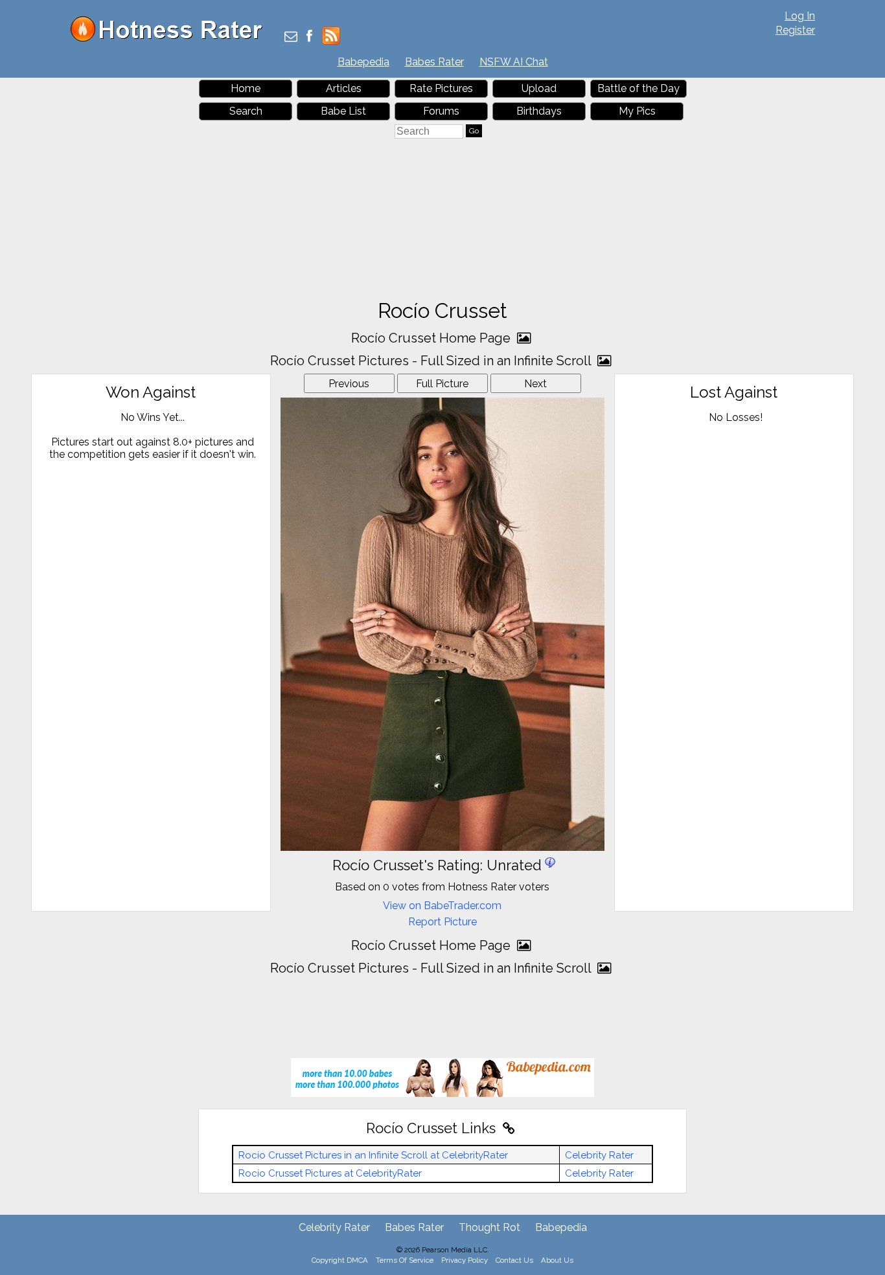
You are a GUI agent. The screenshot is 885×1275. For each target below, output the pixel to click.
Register (795, 30)
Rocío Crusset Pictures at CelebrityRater (330, 1173)
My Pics (637, 111)
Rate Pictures (441, 88)
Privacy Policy (464, 1260)
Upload (539, 88)
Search (245, 111)
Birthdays (539, 111)
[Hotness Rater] (171, 38)
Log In (800, 16)
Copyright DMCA (340, 1260)
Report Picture (442, 922)
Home (245, 88)
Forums (441, 111)
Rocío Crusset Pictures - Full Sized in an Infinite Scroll (432, 360)
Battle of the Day (638, 88)
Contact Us (514, 1260)
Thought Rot (489, 1227)
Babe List (343, 111)
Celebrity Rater (599, 1155)
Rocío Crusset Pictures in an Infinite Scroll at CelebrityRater (373, 1155)
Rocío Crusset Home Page (432, 338)
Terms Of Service (404, 1260)
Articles (344, 88)
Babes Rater (434, 62)
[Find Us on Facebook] (309, 37)
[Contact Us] (291, 37)
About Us (557, 1260)
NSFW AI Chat (513, 62)
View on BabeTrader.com (442, 905)
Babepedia (363, 62)
